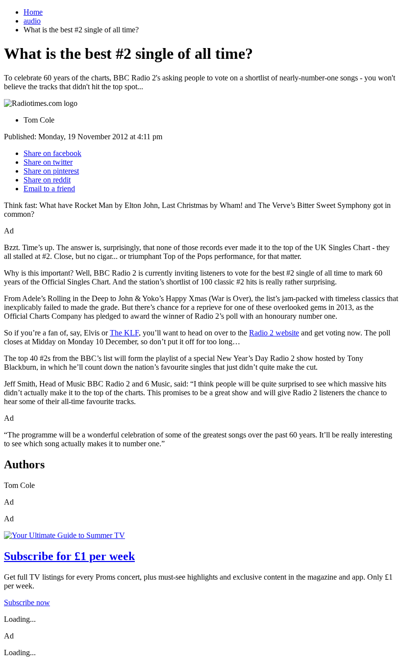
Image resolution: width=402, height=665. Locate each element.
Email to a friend (49, 188)
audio (32, 21)
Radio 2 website (274, 333)
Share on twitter (48, 162)
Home (33, 12)
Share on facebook (52, 153)
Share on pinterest (51, 171)
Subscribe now (27, 602)
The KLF (124, 333)
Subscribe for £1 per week (69, 556)
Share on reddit (47, 180)
